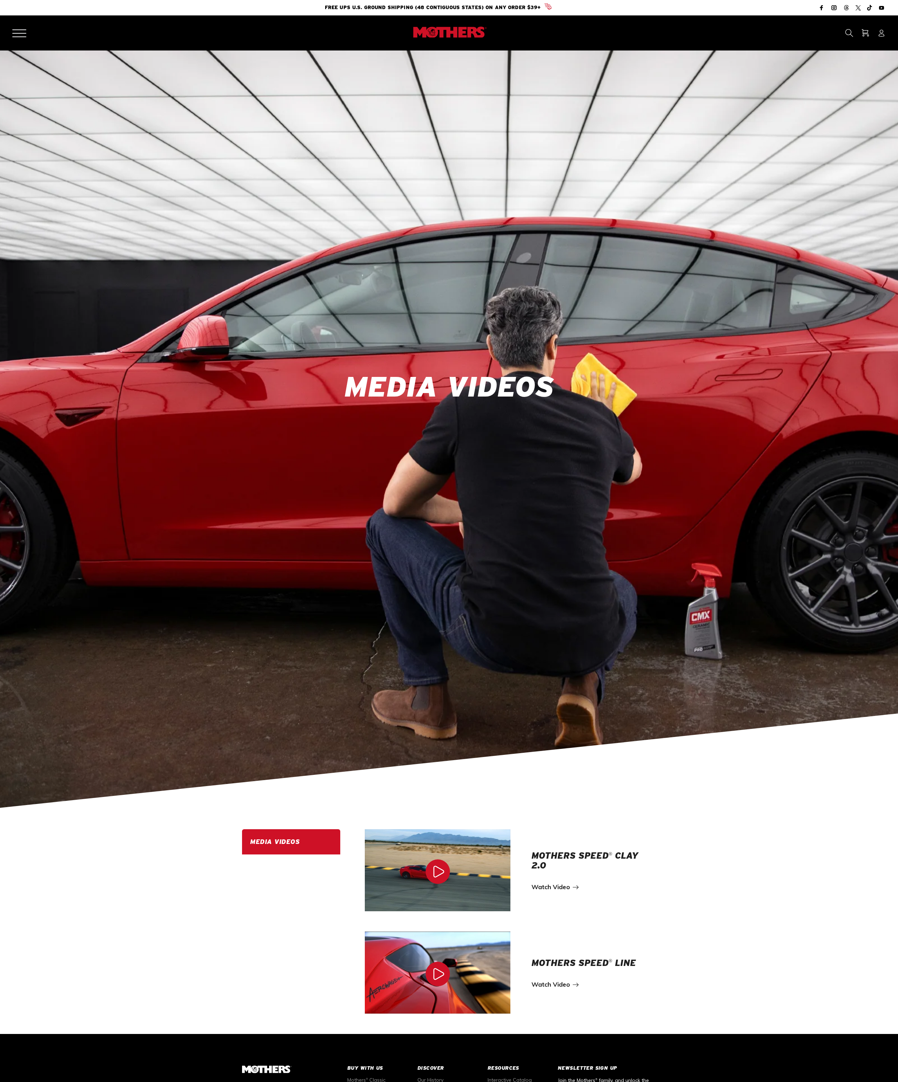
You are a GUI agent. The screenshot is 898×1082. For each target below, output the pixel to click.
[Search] (849, 33)
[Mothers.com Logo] (449, 32)
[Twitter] (858, 8)
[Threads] (846, 8)
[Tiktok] (869, 8)
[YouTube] (881, 7)
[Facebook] (822, 7)
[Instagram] (834, 7)
